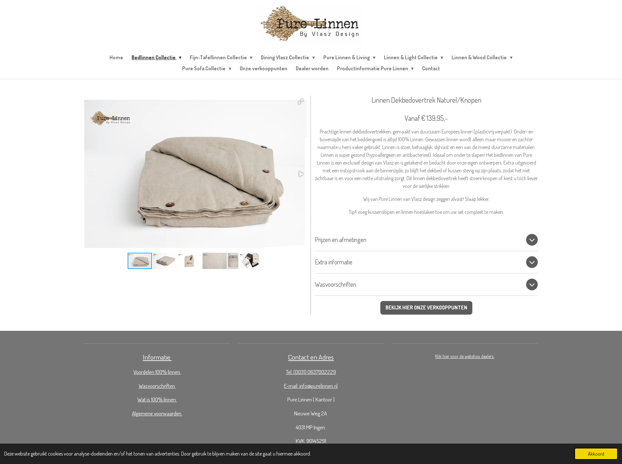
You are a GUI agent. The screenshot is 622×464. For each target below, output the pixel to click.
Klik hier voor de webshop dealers (464, 356)
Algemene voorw (149, 413)
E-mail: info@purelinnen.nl (311, 385)
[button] (300, 101)
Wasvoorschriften (157, 385)
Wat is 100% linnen (157, 399)
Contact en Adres (311, 357)
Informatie (157, 357)
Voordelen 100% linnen (157, 371)
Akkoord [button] (596, 454)
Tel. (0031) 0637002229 (311, 371)
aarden (174, 413)
